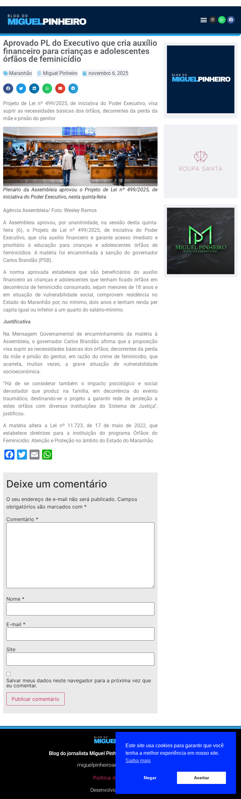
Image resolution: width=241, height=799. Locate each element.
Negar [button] (150, 777)
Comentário (22, 519)
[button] (204, 20)
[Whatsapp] (222, 20)
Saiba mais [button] (138, 760)
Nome (15, 598)
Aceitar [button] (201, 777)
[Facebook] (231, 20)
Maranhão (20, 73)
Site (10, 649)
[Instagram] (213, 20)
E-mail (15, 624)
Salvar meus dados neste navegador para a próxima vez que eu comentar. (78, 683)
